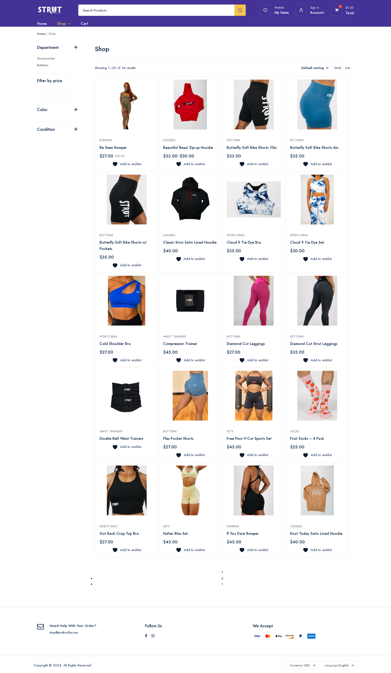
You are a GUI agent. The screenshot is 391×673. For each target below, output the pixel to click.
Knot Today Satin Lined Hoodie (316, 533)
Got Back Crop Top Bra (119, 533)
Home (42, 23)
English (337, 665)
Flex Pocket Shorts (178, 438)
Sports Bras (236, 235)
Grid (337, 67)
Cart (84, 23)
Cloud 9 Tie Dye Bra (244, 242)
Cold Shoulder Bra (115, 343)
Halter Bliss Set (175, 533)
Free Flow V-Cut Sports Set (249, 438)
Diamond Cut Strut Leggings (313, 343)
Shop (61, 23)
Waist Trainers (174, 336)
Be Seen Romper (113, 147)
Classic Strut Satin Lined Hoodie (190, 242)
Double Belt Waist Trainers (121, 438)
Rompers (106, 140)
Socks (294, 431)
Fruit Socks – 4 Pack (307, 438)
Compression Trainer (180, 343)
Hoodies (169, 140)
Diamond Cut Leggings (246, 343)
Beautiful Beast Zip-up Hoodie (188, 147)
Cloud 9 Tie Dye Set (307, 242)
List (348, 67)
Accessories (46, 58)
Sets (230, 431)
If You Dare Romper (243, 533)
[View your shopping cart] (336, 10)
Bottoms (233, 140)
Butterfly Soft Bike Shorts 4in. (314, 147)
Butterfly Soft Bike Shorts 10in (252, 147)
